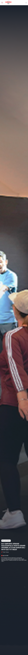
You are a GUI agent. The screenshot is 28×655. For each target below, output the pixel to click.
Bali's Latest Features (6, 540)
